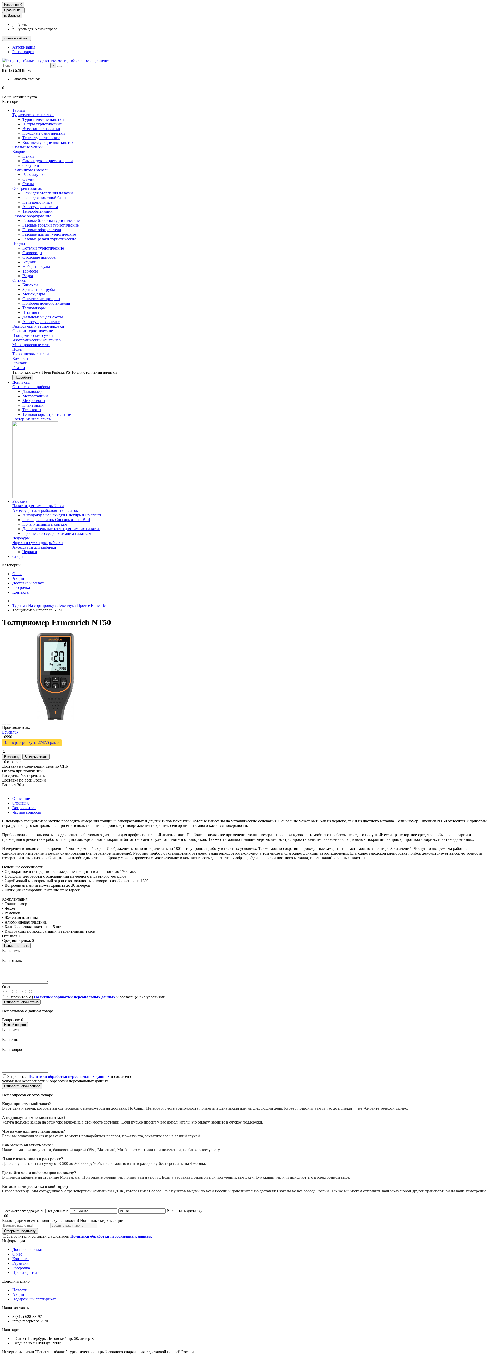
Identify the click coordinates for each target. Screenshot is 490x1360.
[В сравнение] (9, 724)
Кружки (29, 262)
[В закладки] (4, 724)
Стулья (28, 179)
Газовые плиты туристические (49, 234)
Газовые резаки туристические (49, 239)
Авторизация (23, 47)
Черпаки (29, 552)
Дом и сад (21, 382)
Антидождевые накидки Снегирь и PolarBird (61, 515)
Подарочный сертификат (34, 1299)
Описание (21, 798)
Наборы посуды (36, 266)
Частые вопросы (26, 812)
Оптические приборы (31, 387)
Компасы (20, 358)
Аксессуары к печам (40, 207)
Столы (28, 184)
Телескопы (31, 410)
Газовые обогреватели (41, 230)
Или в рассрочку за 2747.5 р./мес (31, 742)
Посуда (18, 243)
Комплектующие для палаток (48, 142)
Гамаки (18, 367)
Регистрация (23, 52)
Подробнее (22, 377)
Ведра (27, 276)
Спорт (17, 556)
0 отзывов (12, 762)
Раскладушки (34, 174)
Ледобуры (21, 538)
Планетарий (33, 405)
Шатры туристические (42, 124)
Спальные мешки (27, 147)
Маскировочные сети (31, 344)
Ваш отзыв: (12, 960)
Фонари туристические (32, 331)
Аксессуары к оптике (41, 322)
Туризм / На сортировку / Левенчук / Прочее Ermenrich (60, 605)
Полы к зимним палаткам (44, 524)
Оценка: (9, 987)
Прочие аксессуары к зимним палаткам (56, 533)
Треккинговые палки (30, 354)
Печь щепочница (37, 202)
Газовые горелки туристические (50, 225)
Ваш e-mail (11, 1039)
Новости (19, 1290)
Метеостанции (35, 396)
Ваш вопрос (12, 1049)
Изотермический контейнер (36, 340)
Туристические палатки (33, 115)
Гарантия (20, 1263)
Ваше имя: (11, 950)
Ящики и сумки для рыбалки (37, 542)
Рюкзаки (19, 363)
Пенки (28, 156)
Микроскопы (33, 400)
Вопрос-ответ (24, 808)
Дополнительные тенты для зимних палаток (61, 529)
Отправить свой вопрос (22, 1086)
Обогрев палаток (27, 188)
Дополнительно (16, 1281)
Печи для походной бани (44, 197)
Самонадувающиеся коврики (47, 161)
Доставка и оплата (28, 583)
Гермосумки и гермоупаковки (38, 326)
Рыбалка (19, 501)
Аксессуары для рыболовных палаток (45, 510)
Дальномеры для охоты (42, 317)
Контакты (20, 592)
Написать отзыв (16, 946)
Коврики (20, 151)
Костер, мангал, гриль (31, 419)
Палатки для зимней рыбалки (38, 506)
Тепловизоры (34, 308)
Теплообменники (37, 211)
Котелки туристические (43, 248)
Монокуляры (33, 294)
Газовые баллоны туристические (51, 220)
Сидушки (30, 165)
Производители (26, 1272)
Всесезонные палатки (41, 128)
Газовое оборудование (31, 216)
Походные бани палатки (43, 133)
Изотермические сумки (32, 335)
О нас (17, 574)
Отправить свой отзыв (21, 1002)
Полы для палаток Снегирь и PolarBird (56, 519)
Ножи (17, 349)
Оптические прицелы (41, 299)
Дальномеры (33, 391)
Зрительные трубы (38, 289)
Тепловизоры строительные (46, 414)
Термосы (30, 271)
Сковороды (32, 253)
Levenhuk (10, 732)
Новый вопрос (15, 1025)
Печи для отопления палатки (47, 193)
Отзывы (20, 803)
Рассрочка (21, 587)
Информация (13, 1241)
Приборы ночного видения (46, 303)
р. (12, 15)
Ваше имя (10, 1029)
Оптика (19, 280)
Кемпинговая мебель (30, 170)
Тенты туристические (41, 138)
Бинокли (30, 285)
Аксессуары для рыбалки (34, 547)
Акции (18, 578)
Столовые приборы (39, 257)
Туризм (18, 110)
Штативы (30, 312)
